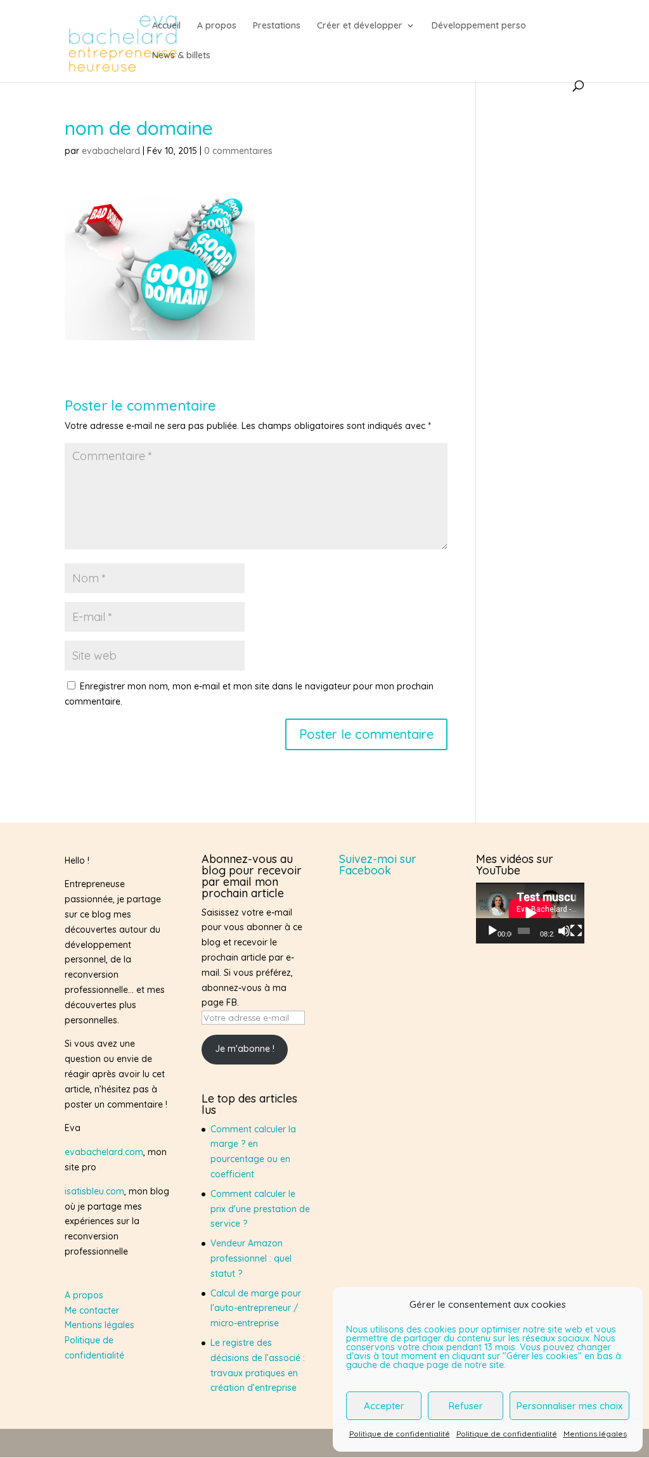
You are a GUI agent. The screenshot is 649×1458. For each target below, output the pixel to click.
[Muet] (564, 930)
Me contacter (92, 1310)
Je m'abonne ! (244, 1048)
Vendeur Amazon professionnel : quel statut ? (251, 1258)
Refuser (466, 1406)
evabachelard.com (104, 1152)
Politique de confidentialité (399, 1433)
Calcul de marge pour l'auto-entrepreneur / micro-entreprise (255, 1308)
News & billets (181, 56)
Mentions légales (595, 1433)
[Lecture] (492, 930)
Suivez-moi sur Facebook (377, 865)
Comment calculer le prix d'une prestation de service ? (260, 1209)
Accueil (166, 26)
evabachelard (111, 151)
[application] (530, 913)
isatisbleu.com (94, 1191)
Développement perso (479, 26)
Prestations (276, 26)
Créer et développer (359, 26)
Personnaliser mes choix (569, 1406)
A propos (216, 26)
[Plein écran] (576, 930)
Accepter (384, 1406)
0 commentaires (238, 151)
